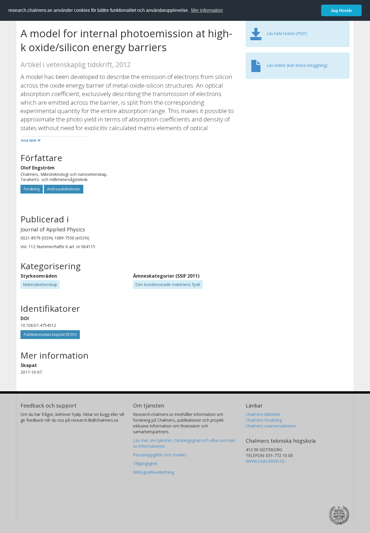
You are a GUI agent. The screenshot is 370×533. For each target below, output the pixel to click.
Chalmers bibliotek (263, 414)
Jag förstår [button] (341, 10)
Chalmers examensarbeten (271, 426)
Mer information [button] (207, 10)
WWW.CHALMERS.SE (265, 461)
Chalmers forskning (264, 420)
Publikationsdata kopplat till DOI (50, 334)
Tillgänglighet (145, 463)
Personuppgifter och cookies (160, 455)
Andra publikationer (63, 189)
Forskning (32, 189)
